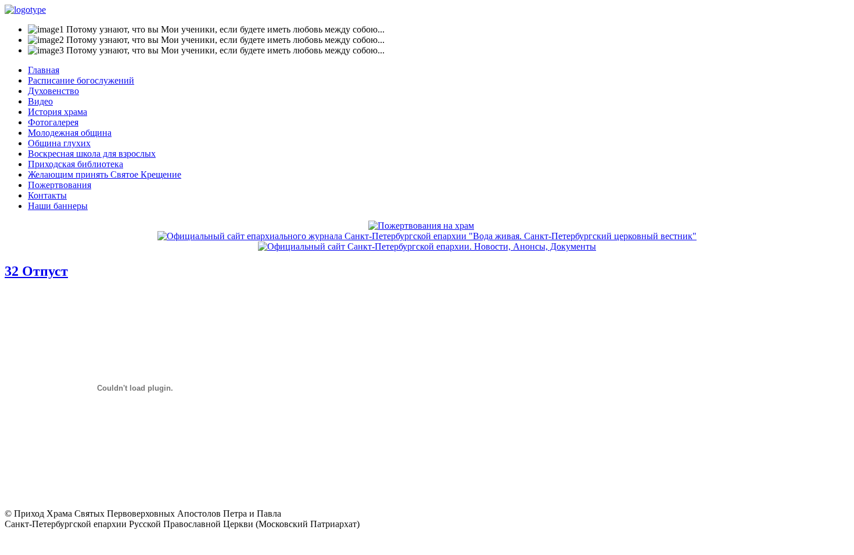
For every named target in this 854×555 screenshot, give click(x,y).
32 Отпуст (36, 271)
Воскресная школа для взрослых (92, 153)
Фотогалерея (53, 122)
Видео (40, 101)
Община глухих (59, 143)
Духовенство (53, 91)
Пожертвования (59, 185)
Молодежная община (70, 133)
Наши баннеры (58, 206)
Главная (43, 70)
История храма (57, 112)
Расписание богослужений (81, 80)
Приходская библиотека (75, 164)
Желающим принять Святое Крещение (104, 174)
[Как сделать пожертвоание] (421, 225)
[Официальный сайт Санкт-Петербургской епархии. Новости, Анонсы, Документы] (427, 246)
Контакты (47, 195)
